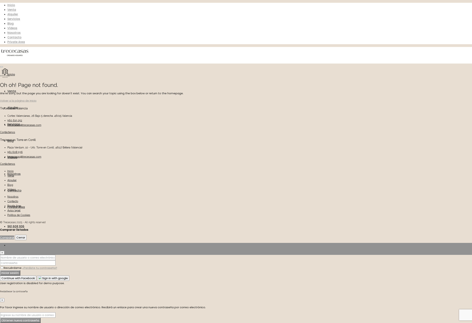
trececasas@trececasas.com (24, 125)
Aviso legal (13, 210)
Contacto (14, 37)
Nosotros (14, 33)
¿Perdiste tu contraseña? (39, 268)
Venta (11, 10)
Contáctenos (7, 132)
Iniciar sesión (10, 273)
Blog (10, 23)
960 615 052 (14, 120)
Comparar (7, 237)
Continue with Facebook (18, 278)
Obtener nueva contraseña (20, 320)
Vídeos (12, 28)
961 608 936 (15, 226)
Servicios (13, 19)
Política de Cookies (18, 215)
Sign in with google (54, 278)
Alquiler (12, 14)
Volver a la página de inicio (18, 101)
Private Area (16, 42)
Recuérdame (13, 268)
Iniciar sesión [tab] (16, 245)
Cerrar (20, 237)
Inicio (11, 5)
